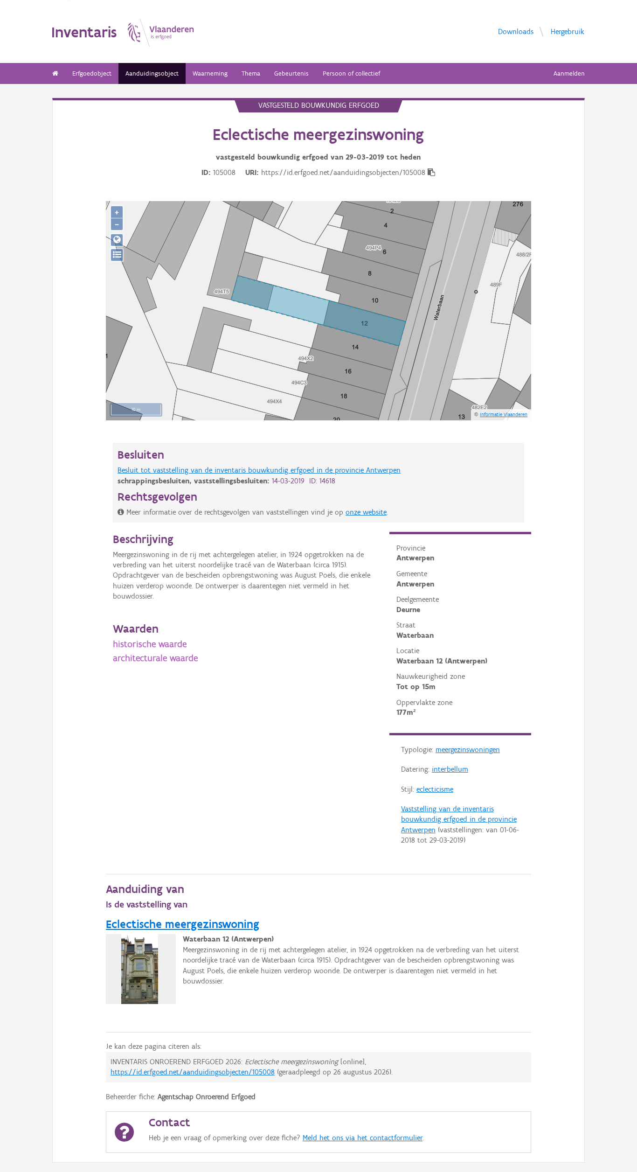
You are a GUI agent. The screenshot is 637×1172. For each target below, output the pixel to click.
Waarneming (210, 73)
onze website (366, 512)
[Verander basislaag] (117, 255)
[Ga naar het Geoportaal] (117, 240)
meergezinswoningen (468, 749)
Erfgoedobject (91, 73)
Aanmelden (569, 73)
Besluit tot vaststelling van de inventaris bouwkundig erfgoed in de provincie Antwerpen (259, 470)
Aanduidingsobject (152, 73)
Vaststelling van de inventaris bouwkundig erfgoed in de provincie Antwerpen (459, 819)
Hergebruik (567, 31)
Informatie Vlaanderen (503, 414)
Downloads (515, 31)
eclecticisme (434, 789)
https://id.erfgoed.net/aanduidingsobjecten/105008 (193, 1071)
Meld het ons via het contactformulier (362, 1137)
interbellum (450, 769)
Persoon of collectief (351, 73)
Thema (251, 73)
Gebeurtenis (291, 73)
